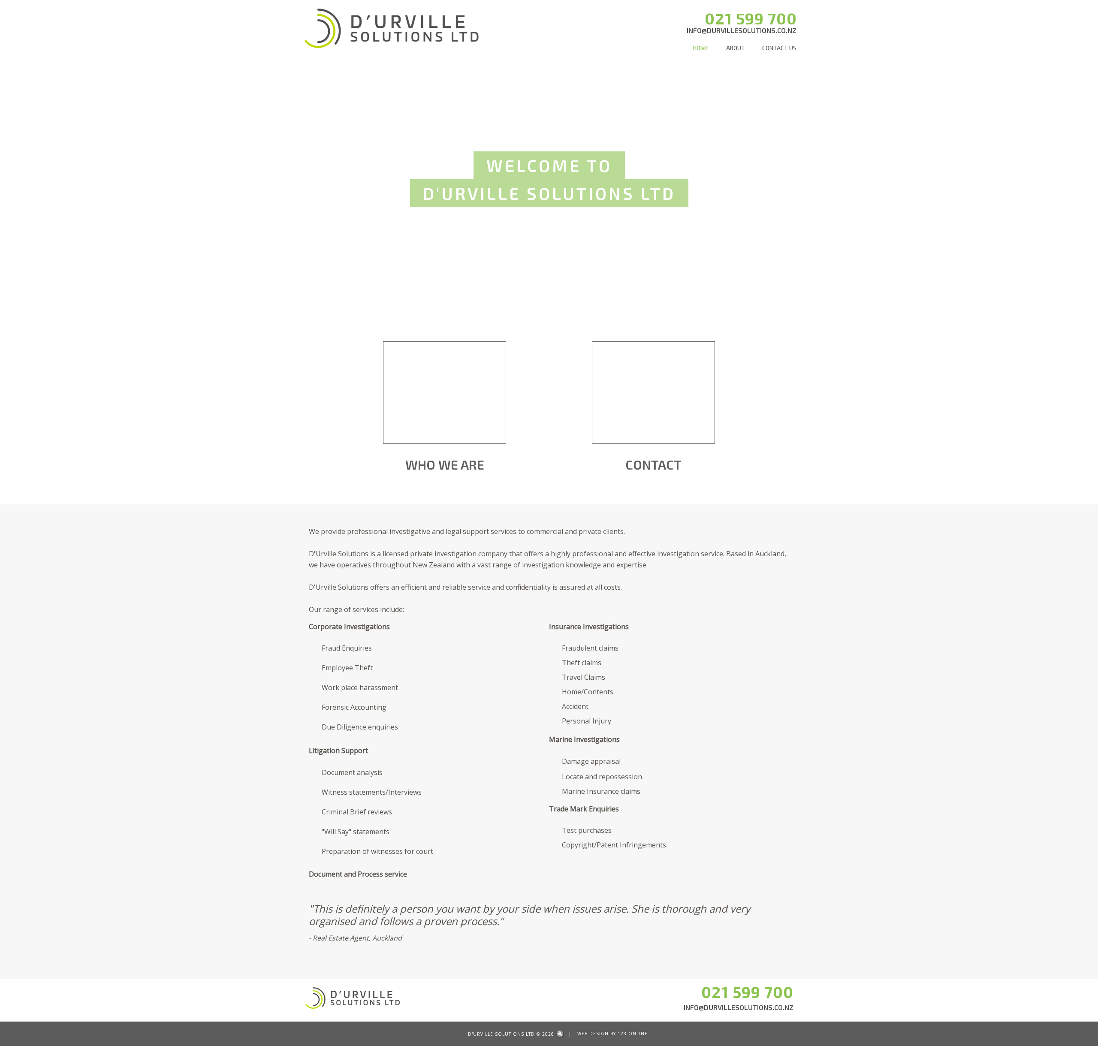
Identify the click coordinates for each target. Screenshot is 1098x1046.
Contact (653, 464)
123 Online (633, 1034)
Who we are (444, 464)
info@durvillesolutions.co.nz (741, 30)
